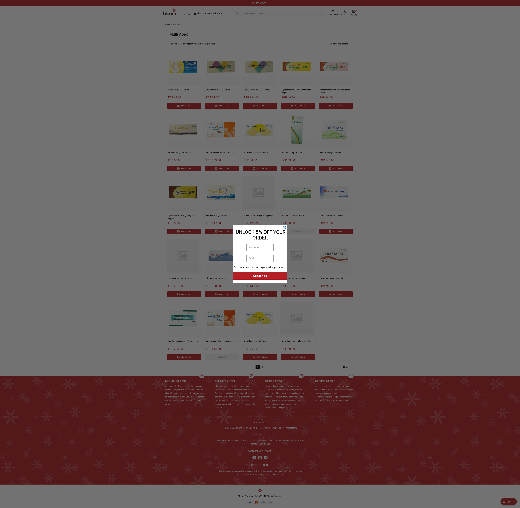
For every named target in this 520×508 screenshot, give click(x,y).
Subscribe (260, 275)
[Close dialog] (284, 227)
